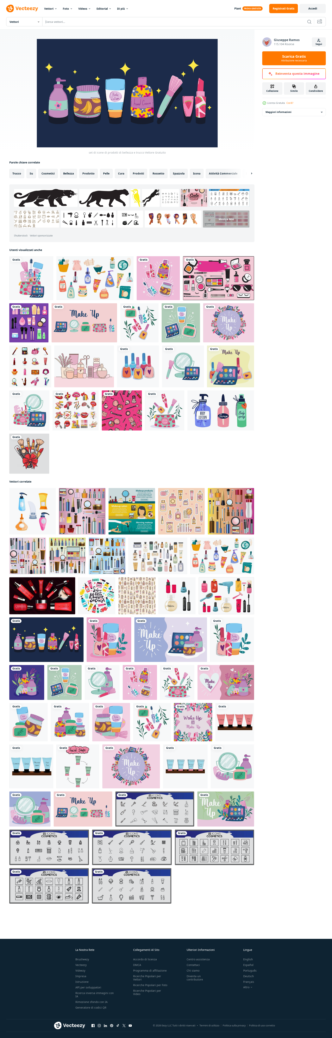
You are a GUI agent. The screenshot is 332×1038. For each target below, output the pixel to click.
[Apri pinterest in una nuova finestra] (111, 1025)
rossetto (158, 173)
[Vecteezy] (22, 8)
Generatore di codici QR (90, 1007)
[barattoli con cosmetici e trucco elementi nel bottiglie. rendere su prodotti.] (32, 511)
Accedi (312, 8)
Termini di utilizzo (209, 1025)
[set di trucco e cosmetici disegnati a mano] (218, 278)
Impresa (80, 976)
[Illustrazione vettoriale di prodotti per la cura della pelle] (84, 366)
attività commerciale (223, 173)
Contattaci (193, 965)
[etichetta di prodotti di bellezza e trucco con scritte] (228, 322)
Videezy (80, 970)
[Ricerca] (309, 21)
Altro (246, 987)
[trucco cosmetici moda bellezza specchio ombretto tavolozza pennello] (183, 366)
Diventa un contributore (195, 977)
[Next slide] (248, 173)
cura (121, 173)
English (248, 959)
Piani (237, 8)
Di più (121, 8)
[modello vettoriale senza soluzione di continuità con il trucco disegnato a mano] (122, 410)
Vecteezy (81, 965)
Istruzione (82, 982)
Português (250, 970)
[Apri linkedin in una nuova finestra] (105, 1025)
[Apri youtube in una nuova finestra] (130, 1025)
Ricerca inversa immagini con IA (94, 994)
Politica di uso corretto (262, 1025)
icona (196, 173)
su (31, 173)
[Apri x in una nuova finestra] (124, 1025)
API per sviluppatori (88, 987)
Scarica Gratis (294, 58)
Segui (319, 44)
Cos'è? (289, 103)
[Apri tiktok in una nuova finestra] (117, 1025)
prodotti (138, 173)
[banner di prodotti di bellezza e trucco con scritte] (170, 639)
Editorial (102, 8)
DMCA (137, 965)
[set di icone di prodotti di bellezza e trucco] (84, 322)
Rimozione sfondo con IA (91, 1002)
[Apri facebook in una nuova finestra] (93, 1025)
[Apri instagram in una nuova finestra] (99, 1025)
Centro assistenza (198, 959)
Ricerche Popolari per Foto (150, 985)
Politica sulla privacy (234, 1025)
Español (248, 965)
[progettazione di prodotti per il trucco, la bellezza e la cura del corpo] (181, 322)
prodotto (88, 173)
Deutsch (248, 976)
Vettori (48, 8)
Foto (66, 8)
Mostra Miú (226, 219)
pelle (106, 173)
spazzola (179, 173)
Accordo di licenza (145, 959)
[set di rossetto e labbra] (76, 410)
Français (248, 982)
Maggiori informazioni (278, 112)
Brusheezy (82, 959)
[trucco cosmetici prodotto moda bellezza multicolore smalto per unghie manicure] (138, 366)
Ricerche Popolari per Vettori (147, 977)
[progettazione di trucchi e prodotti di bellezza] (158, 278)
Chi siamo (193, 970)
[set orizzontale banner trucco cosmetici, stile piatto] (132, 511)
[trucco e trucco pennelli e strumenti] (29, 454)
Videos (82, 8)
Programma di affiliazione (150, 970)
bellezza (68, 173)
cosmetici (48, 173)
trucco (16, 173)
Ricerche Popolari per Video (147, 992)
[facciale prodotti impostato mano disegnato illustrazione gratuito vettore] (234, 722)
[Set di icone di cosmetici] (30, 366)
